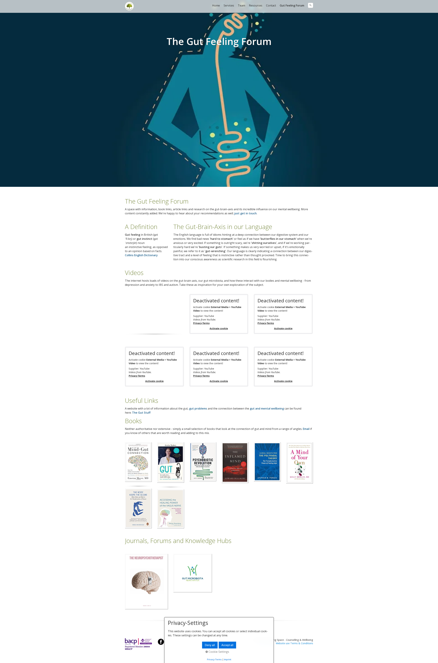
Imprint (227, 659)
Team (241, 5)
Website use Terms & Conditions (294, 643)
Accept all (227, 645)
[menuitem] (216, 5)
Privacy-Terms (201, 323)
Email (306, 429)
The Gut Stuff (141, 412)
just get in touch (245, 213)
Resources (255, 5)
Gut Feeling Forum (292, 5)
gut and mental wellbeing (267, 408)
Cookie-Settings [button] (218, 652)
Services (229, 5)
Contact (271, 5)
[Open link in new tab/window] (138, 462)
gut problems (198, 408)
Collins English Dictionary (141, 255)
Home (216, 5)
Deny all (210, 645)
